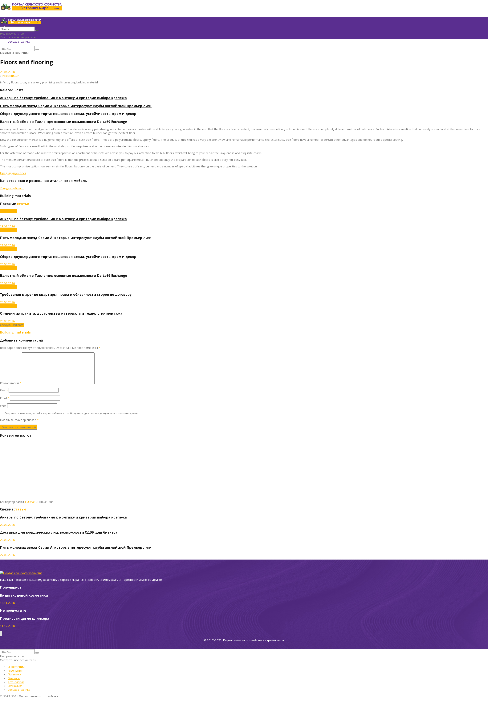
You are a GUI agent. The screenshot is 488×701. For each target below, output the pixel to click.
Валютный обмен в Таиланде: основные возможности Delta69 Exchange (63, 121)
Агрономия (15, 670)
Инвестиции (20, 52)
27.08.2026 (7, 245)
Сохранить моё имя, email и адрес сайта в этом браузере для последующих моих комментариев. (71, 413)
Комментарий (10, 383)
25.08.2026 (7, 283)
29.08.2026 (7, 226)
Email (4, 398)
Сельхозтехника (19, 41)
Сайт (3, 406)
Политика (14, 674)
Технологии (16, 682)
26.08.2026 (7, 264)
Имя (4, 390)
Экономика (15, 686)
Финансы (14, 678)
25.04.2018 (7, 72)
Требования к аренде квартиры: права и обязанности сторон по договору (66, 294)
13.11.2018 (7, 603)
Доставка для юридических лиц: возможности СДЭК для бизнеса (58, 532)
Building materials (15, 332)
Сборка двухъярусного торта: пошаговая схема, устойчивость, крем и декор (68, 113)
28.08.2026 (7, 540)
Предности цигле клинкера (24, 618)
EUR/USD (31, 502)
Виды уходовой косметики (24, 595)
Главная (5, 52)
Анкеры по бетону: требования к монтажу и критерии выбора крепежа (63, 97)
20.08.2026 (7, 302)
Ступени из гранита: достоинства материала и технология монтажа (61, 313)
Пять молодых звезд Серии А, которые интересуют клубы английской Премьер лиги (76, 105)
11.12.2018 (7, 626)
